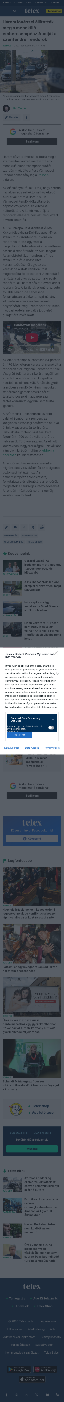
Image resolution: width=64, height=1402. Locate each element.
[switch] (51, 727)
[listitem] (30, 719)
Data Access (32, 747)
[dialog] (32, 701)
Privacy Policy (52, 747)
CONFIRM (19, 735)
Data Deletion (12, 747)
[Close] (57, 654)
